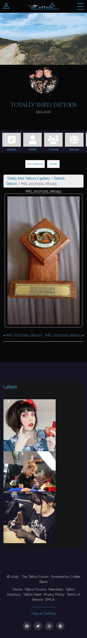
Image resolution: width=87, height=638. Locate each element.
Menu (80, 6)
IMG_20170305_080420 (24, 335)
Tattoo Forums (35, 589)
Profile (32, 149)
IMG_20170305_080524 (63, 335)
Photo (53, 164)
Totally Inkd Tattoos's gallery (28, 178)
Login (6, 6)
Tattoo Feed (32, 594)
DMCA (50, 599)
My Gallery (35, 164)
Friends (53, 149)
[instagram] (49, 626)
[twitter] (38, 626)
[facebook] (27, 626)
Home (17, 589)
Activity (11, 149)
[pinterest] (60, 626)
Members (56, 589)
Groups (74, 149)
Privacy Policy (54, 594)
